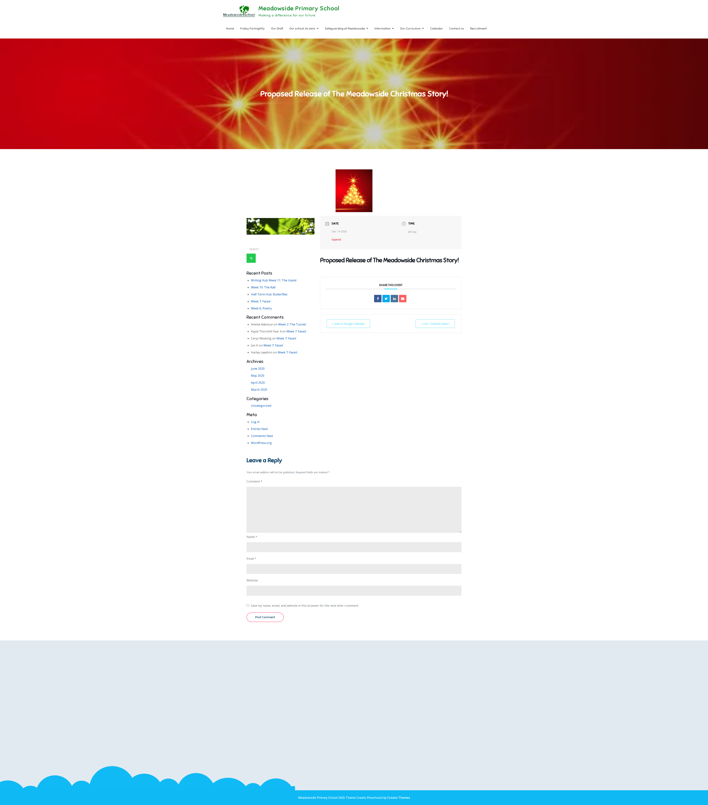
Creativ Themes (398, 798)
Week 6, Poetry (261, 308)
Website (252, 580)
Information (382, 28)
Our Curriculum (410, 28)
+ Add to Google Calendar (348, 323)
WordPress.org (261, 443)
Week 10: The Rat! (263, 287)
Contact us (456, 28)
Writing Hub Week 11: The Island (273, 280)
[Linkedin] (394, 298)
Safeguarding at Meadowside (345, 28)
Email (251, 559)
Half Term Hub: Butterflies (269, 294)
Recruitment (478, 28)
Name (252, 537)
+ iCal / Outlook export (435, 323)
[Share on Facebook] (377, 298)
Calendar (436, 28)
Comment (254, 481)
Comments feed (262, 436)
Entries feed (259, 429)
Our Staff (277, 28)
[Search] (251, 258)
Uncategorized (261, 406)
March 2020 (259, 390)
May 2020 (257, 376)
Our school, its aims (302, 28)
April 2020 (258, 383)
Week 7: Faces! (260, 301)
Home (230, 28)
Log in (255, 422)
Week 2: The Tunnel (292, 324)
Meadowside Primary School (298, 8)
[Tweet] (386, 298)
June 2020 (258, 369)
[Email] (402, 298)
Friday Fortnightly (252, 28)
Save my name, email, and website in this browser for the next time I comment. (305, 605)
